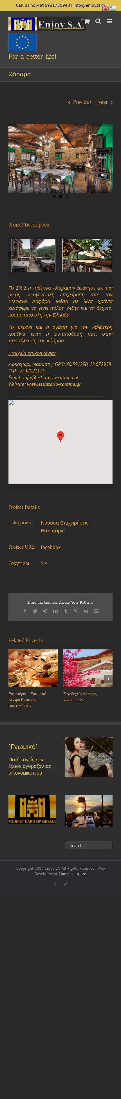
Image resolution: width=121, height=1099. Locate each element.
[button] (60, 436)
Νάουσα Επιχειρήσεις (65, 522)
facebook (51, 547)
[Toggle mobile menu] (110, 21)
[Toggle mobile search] (98, 21)
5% (44, 563)
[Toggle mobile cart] (87, 21)
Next (102, 102)
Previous (82, 102)
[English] (105, 7)
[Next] (108, 255)
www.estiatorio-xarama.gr (54, 384)
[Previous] (12, 255)
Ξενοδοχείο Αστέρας (80, 694)
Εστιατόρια (53, 530)
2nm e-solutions (73, 873)
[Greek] (113, 7)
